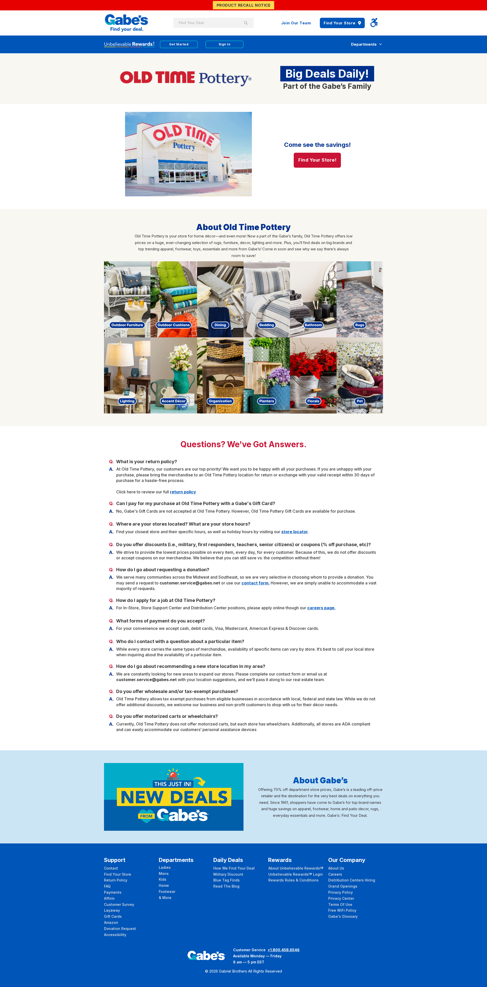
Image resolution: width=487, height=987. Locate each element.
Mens (164, 873)
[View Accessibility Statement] (374, 23)
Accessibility (115, 934)
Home (164, 885)
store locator (294, 531)
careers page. (321, 607)
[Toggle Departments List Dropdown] (380, 44)
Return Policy (115, 880)
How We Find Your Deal (234, 868)
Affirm (109, 898)
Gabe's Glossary (343, 916)
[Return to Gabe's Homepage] (127, 23)
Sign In (225, 44)
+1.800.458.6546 (284, 950)
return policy (183, 491)
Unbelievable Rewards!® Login (295, 874)
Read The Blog (226, 886)
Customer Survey (119, 904)
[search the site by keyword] (246, 23)
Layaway (112, 910)
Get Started (179, 44)
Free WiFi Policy (342, 910)
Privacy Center (341, 898)
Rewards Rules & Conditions (293, 880)
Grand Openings (342, 886)
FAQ (107, 886)
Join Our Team (296, 23)
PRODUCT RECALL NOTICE (244, 5)
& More (165, 897)
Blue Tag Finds (226, 880)
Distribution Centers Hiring (351, 880)
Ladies (165, 867)
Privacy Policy (340, 892)
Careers (335, 874)
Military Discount (228, 874)
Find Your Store (340, 23)
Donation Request (120, 928)
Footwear (167, 891)
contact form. (255, 582)
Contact (111, 868)
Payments (112, 892)
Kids (162, 879)
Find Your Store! (317, 160)
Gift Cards (113, 916)
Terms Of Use (340, 904)
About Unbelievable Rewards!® (295, 868)
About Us (336, 868)
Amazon (111, 922)
